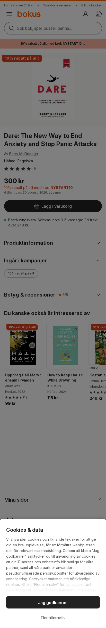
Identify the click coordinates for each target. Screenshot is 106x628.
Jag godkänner (53, 602)
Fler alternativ (53, 617)
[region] (53, 573)
